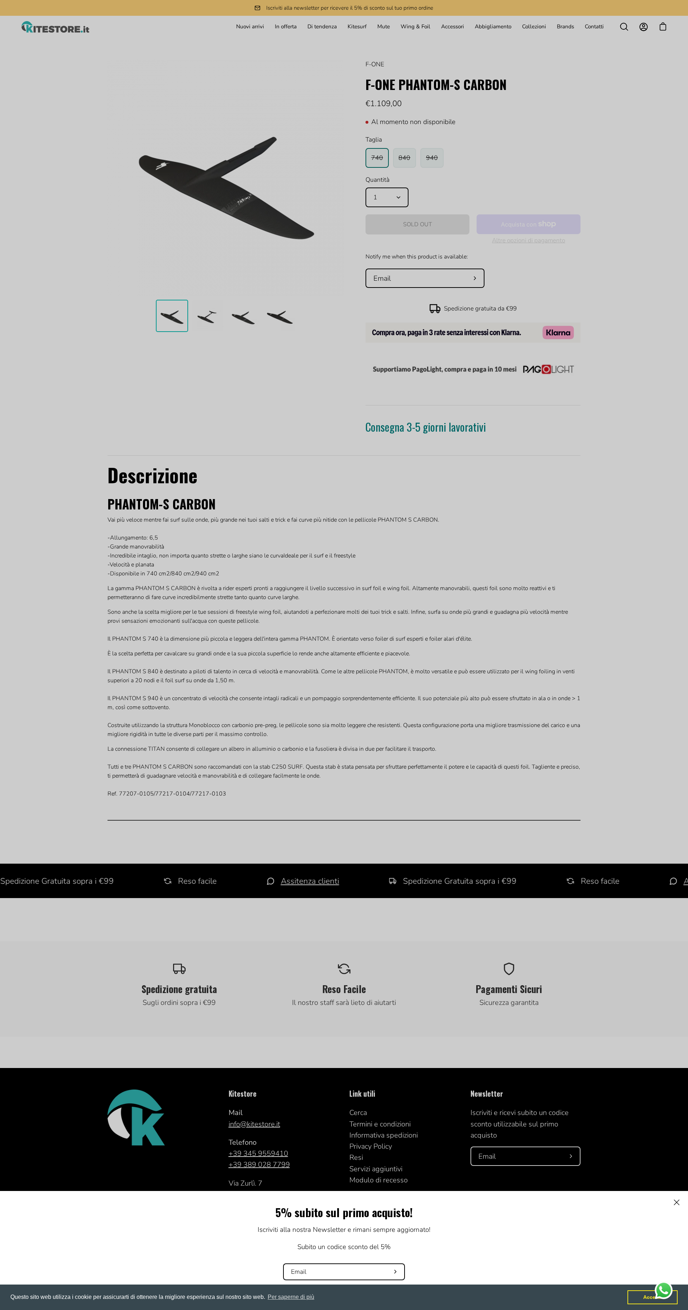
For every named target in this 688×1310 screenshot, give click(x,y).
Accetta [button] (652, 1297)
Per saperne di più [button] (291, 1297)
